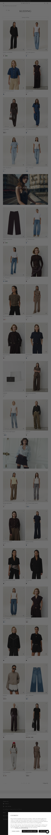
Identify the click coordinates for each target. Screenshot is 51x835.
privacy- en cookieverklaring (21, 827)
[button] (47, 831)
